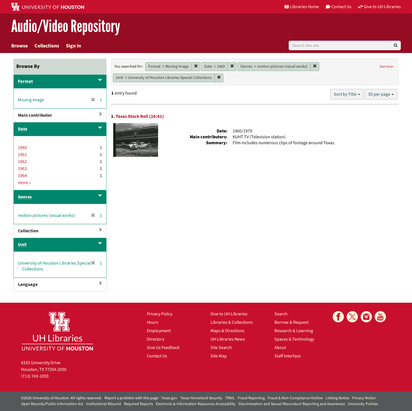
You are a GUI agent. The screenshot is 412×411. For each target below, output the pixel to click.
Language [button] (28, 284)
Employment (159, 331)
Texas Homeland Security (201, 398)
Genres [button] (25, 197)
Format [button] (25, 81)
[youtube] (380, 316)
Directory (155, 339)
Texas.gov (169, 398)
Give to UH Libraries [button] (382, 7)
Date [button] (22, 129)
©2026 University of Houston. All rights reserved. (61, 398)
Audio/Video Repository (65, 26)
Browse (19, 45)
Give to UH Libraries (228, 314)
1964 (22, 176)
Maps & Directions (227, 331)
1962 (22, 162)
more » (24, 183)
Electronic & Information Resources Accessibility (196, 404)
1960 (22, 147)
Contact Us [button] (341, 7)
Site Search (221, 348)
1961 (22, 154)
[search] (395, 45)
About (280, 348)
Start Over (386, 66)
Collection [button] (28, 231)
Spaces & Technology (294, 339)
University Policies (363, 404)
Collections (46, 45)
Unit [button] (22, 245)
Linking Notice (337, 398)
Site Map (218, 356)
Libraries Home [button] (304, 7)
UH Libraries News (227, 339)
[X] (352, 316)
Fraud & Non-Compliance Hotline (295, 398)
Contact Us (157, 356)
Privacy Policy (159, 314)
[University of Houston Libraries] (57, 331)
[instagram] (366, 316)
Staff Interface (287, 356)
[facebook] (338, 316)
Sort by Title (345, 94)
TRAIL (230, 398)
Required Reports (138, 404)
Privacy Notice (364, 398)
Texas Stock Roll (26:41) (140, 116)
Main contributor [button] (35, 115)
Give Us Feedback (163, 348)
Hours (152, 322)
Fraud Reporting (251, 398)
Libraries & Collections (231, 322)
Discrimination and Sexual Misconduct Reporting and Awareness (292, 404)
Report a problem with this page (131, 398)
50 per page (379, 94)
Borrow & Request (291, 322)
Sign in (73, 45)
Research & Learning (293, 331)
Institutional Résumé (103, 404)
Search (281, 314)
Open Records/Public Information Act (52, 404)
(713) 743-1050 (34, 376)
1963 (22, 169)
